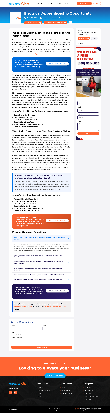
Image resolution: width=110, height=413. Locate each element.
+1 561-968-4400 (32, 18)
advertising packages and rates (54, 306)
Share (81, 43)
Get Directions (84, 38)
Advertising (49, 3)
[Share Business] (70, 22)
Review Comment (17, 337)
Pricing (59, 3)
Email (45, 325)
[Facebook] (10, 392)
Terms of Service (97, 410)
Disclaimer (77, 408)
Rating (13, 332)
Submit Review (42, 347)
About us (39, 3)
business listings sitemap (23, 306)
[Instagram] (15, 392)
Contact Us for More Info (54, 22)
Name (13, 325)
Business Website (32, 22)
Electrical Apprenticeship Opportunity (30, 54)
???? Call (57, 63)
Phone (79, 114)
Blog (66, 3)
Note (79, 121)
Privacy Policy (89, 410)
